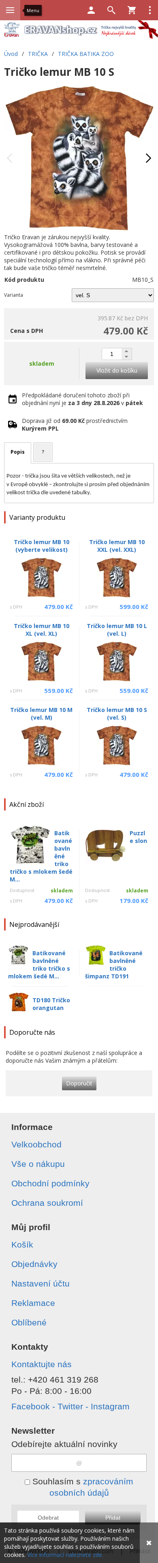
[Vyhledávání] (111, 10)
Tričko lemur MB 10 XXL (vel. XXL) (117, 545)
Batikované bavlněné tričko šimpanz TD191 (114, 964)
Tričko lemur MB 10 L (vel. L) (117, 629)
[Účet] (91, 10)
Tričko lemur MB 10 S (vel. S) (117, 713)
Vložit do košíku (116, 370)
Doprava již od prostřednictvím (75, 424)
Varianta (13, 295)
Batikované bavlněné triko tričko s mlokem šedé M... (39, 964)
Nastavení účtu (40, 1283)
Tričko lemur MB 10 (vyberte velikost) (41, 545)
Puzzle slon (138, 837)
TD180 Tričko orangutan (51, 1004)
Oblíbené (29, 1322)
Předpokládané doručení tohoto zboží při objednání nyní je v (82, 399)
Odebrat (48, 1517)
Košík (22, 1244)
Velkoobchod (36, 1144)
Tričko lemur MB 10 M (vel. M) (41, 713)
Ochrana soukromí (47, 1202)
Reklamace (33, 1303)
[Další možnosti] (150, 10)
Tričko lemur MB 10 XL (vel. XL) (41, 629)
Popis (18, 451)
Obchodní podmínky (50, 1183)
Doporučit (79, 1083)
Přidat (112, 1517)
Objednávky (34, 1264)
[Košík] (132, 10)
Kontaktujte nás (41, 1364)
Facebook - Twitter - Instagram (70, 1406)
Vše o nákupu (38, 1163)
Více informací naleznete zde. (65, 1555)
